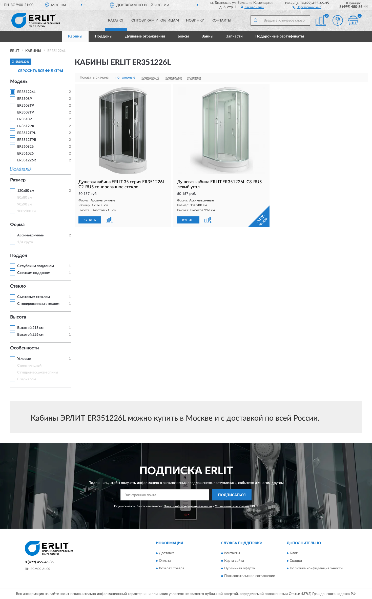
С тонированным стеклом (38, 304)
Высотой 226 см (30, 334)
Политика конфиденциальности (316, 568)
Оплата (165, 561)
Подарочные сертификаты (279, 36)
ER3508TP (25, 105)
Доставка (166, 553)
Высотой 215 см (30, 328)
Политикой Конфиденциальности (188, 506)
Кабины (75, 36)
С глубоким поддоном (35, 266)
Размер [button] (18, 180)
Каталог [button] (116, 20)
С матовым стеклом (33, 297)
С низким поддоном (33, 273)
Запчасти (234, 36)
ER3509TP (25, 112)
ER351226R (26, 160)
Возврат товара (171, 568)
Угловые (24, 359)
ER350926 (25, 146)
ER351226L (26, 92)
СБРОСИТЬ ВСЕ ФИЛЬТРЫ (40, 71)
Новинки (195, 20)
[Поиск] (256, 20)
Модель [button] (19, 81)
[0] (353, 20)
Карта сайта (234, 561)
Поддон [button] (18, 255)
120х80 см (25, 191)
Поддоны (103, 36)
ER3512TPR (26, 140)
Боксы (183, 36)
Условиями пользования (232, 506)
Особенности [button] (24, 348)
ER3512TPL (26, 133)
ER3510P (24, 119)
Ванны (207, 36)
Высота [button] (18, 317)
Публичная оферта (239, 568)
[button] (307, 6)
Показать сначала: (95, 77)
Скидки (296, 561)
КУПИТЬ (90, 219)
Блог (294, 553)
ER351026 (25, 153)
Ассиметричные (30, 235)
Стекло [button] (18, 286)
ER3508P (24, 99)
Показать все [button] (20, 168)
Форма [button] (17, 224)
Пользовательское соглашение (249, 576)
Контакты (221, 20)
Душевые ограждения (145, 36)
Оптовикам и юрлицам (155, 20)
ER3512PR (25, 126)
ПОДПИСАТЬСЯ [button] (232, 495)
